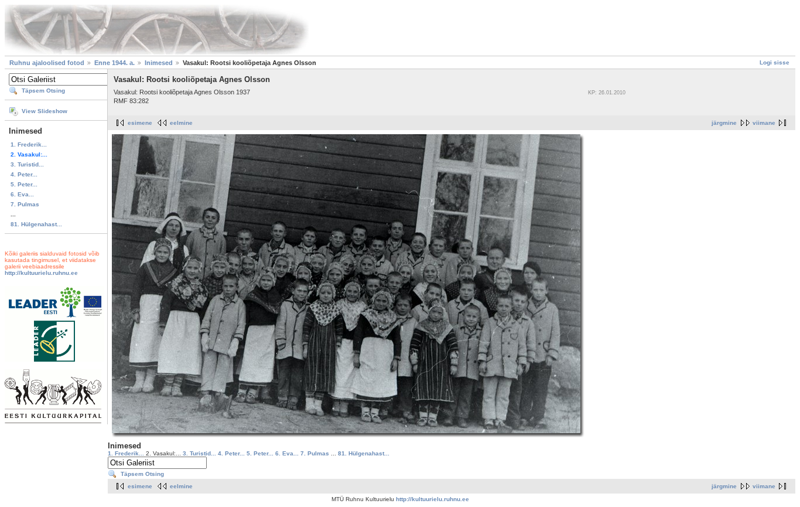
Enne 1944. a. (114, 62)
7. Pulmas (25, 204)
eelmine (181, 123)
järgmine (724, 123)
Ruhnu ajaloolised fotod (46, 62)
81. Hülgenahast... (36, 224)
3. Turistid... (27, 164)
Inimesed (159, 62)
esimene (140, 123)
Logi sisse (774, 62)
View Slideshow (44, 111)
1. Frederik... (29, 144)
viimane (764, 123)
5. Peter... (24, 184)
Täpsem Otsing (43, 90)
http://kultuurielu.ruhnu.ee (41, 273)
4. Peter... (24, 174)
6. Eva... (22, 194)
